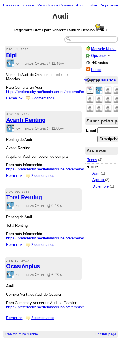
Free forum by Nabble (21, 334)
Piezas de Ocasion (18, 5)
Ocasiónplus (23, 266)
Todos (92, 160)
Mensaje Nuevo (103, 49)
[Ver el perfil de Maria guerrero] (90, 100)
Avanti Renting (26, 120)
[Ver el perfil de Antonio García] (117, 91)
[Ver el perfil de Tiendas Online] (10, 64)
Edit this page (105, 334)
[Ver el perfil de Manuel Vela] (108, 109)
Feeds (96, 70)
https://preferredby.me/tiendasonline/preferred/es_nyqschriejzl (56, 238)
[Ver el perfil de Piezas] (90, 91)
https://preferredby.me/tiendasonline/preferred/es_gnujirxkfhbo (56, 307)
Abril (96, 173)
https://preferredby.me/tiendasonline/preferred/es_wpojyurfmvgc (57, 92)
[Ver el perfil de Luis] (108, 91)
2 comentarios (42, 98)
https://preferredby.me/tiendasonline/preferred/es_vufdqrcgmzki (57, 169)
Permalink (14, 98)
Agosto (98, 180)
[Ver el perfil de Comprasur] (108, 100)
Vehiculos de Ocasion (55, 5)
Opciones (99, 56)
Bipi (11, 55)
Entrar (92, 5)
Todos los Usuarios (97, 80)
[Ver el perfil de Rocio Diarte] (99, 100)
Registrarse (108, 5)
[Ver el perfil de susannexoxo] (90, 109)
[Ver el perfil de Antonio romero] (117, 109)
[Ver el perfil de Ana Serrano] (99, 109)
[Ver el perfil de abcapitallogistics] (117, 100)
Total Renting (24, 197)
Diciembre (100, 186)
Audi (79, 5)
